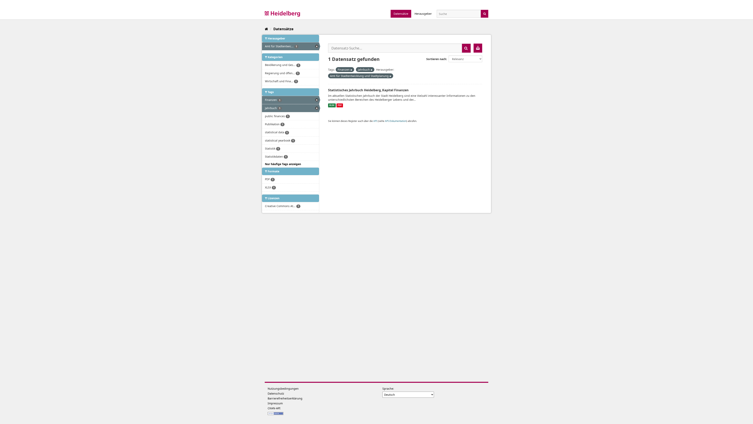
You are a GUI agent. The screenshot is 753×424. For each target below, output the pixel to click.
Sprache (387, 388)
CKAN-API (274, 408)
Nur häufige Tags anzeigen (283, 164)
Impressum (275, 403)
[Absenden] (484, 13)
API (375, 120)
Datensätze (401, 14)
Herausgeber (423, 14)
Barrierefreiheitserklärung (285, 398)
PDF (340, 105)
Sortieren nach (436, 59)
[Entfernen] (351, 69)
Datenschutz (276, 393)
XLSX (331, 105)
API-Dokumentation (395, 120)
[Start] (266, 28)
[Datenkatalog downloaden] (478, 48)
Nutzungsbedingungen (283, 388)
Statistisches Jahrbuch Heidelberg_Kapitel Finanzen (368, 90)
